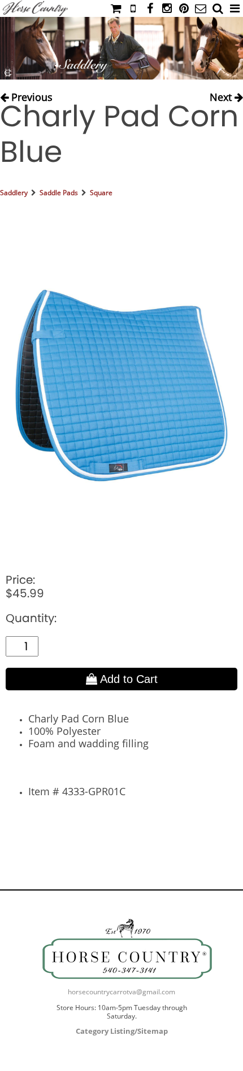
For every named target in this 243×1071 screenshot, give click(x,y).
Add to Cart (127, 679)
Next (222, 95)
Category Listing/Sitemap (122, 1031)
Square (101, 192)
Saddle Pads (59, 192)
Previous (30, 95)
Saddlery (14, 192)
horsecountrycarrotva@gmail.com (121, 992)
